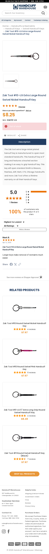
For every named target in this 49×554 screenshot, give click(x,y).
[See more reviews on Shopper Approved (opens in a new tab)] (19, 265)
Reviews (28, 503)
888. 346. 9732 (37, 1)
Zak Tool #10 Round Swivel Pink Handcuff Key (24, 368)
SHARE (23, 135)
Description (24, 141)
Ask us (28, 110)
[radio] (36, 191)
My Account (18, 20)
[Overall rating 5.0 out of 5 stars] (10, 106)
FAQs (27, 500)
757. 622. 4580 (12, 516)
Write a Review (24, 229)
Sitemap (38, 550)
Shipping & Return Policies (34, 494)
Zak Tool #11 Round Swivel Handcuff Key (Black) (24, 454)
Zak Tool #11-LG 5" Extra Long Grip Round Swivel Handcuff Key (24, 411)
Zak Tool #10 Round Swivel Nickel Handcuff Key (24, 324)
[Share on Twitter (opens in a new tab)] (15, 264)
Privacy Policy (30, 506)
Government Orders (32, 497)
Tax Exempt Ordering (40, 20)
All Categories (6, 20)
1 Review (21, 107)
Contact (28, 20)
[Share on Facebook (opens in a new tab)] (11, 265)
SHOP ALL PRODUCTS (24, 474)
